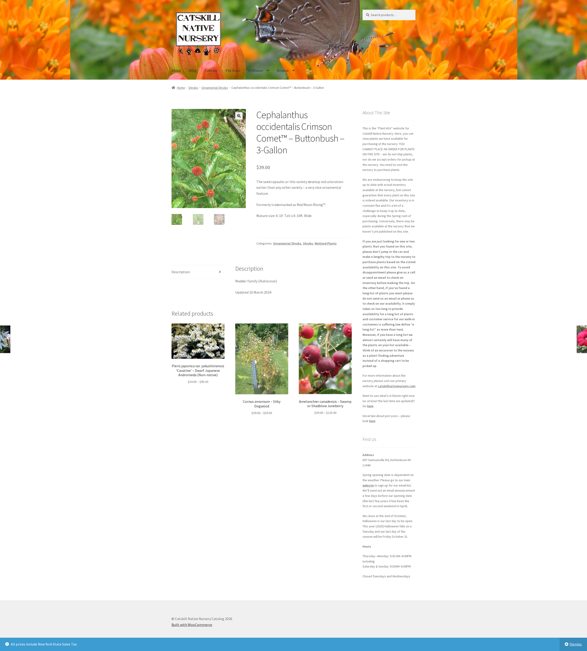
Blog (193, 70)
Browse (283, 70)
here (370, 406)
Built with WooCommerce (192, 624)
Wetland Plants (326, 243)
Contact (211, 70)
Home (181, 88)
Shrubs (193, 88)
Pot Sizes (233, 70)
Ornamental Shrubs (215, 88)
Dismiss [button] (576, 644)
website (368, 485)
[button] (239, 116)
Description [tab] (181, 272)
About (176, 70)
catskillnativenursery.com (396, 386)
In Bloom (255, 70)
